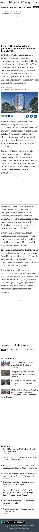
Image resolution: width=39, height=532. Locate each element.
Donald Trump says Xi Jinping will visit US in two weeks (19, 450)
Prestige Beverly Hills (28, 349)
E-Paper (36, 7)
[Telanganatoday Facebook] (12, 345)
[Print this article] (35, 116)
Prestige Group (6, 354)
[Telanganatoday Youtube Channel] (19, 345)
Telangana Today (8, 87)
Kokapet (18, 349)
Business (7, 12)
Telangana (13, 7)
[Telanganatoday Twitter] (15, 345)
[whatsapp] (2, 116)
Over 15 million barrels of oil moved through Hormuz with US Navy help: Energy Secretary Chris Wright (17, 492)
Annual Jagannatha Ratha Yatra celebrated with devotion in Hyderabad (23, 364)
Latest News (5, 446)
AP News (22, 7)
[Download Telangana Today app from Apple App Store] (27, 116)
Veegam (27, 528)
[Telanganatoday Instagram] (21, 345)
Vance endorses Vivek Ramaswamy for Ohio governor (18, 510)
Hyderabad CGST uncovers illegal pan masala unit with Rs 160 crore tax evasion (19, 466)
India (29, 7)
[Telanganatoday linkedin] (25, 345)
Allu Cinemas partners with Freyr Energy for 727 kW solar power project (23, 383)
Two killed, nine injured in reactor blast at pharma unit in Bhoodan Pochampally (19, 474)
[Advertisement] (19, 321)
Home (2, 12)
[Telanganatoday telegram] (27, 345)
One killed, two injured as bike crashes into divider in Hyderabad (18, 483)
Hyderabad (4, 7)
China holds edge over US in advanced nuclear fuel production (18, 501)
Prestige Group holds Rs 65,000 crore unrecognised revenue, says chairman (23, 373)
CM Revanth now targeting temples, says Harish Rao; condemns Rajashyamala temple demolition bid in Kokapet (19, 393)
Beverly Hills (10, 349)
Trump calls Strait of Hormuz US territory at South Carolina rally (19, 458)
